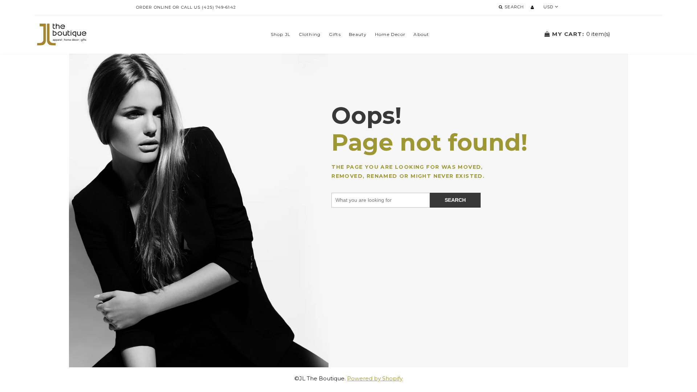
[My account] (532, 7)
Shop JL (280, 34)
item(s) (581, 33)
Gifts (335, 34)
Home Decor (390, 34)
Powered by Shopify (375, 378)
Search (455, 200)
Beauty (358, 34)
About (421, 34)
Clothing (310, 34)
